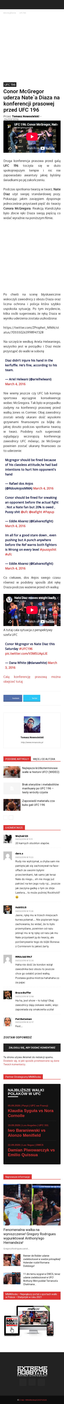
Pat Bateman (23, 1019)
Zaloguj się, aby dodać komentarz (32, 1047)
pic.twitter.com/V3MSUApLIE (26, 653)
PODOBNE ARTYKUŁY (17, 759)
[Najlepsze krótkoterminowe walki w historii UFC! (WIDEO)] (11, 772)
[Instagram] (32, 1382)
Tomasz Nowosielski (25, 116)
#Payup (48, 512)
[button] (5, 4)
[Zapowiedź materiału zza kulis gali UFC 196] (11, 805)
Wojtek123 (21, 836)
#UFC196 (25, 649)
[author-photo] (32, 732)
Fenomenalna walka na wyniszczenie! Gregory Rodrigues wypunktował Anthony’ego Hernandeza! (29, 1236)
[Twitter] (41, 1382)
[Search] (59, 4)
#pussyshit (48, 549)
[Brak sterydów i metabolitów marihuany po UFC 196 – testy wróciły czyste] (11, 788)
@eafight (35, 512)
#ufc (8, 554)
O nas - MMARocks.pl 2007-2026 (33, 1400)
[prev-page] (5, 817)
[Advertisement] (32, 48)
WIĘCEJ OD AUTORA (44, 759)
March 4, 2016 (15, 384)
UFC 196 (22, 12)
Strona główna (9, 12)
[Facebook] (22, 1382)
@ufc (24, 512)
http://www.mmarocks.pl (32, 742)
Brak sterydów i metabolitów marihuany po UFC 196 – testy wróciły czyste (40, 788)
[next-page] (11, 817)
